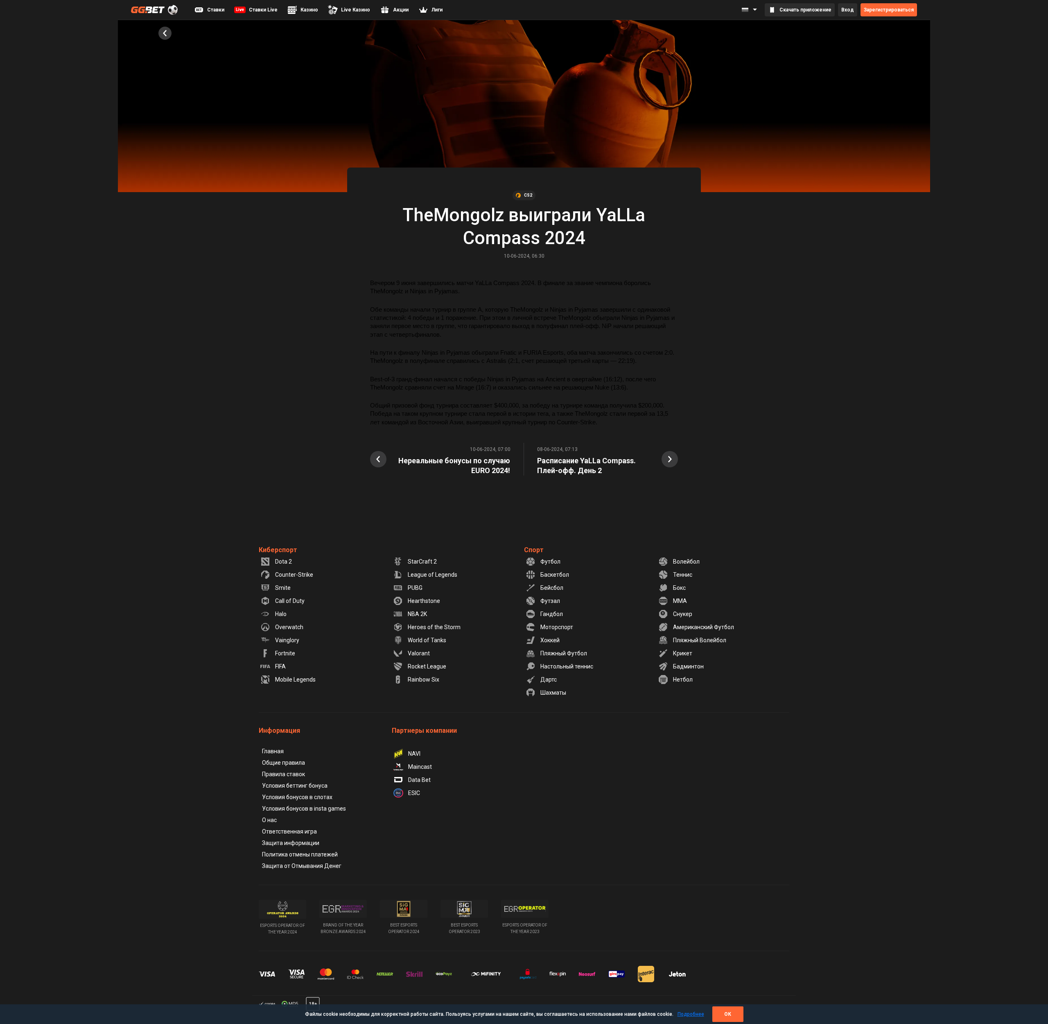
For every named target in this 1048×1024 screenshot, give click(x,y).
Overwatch (289, 627)
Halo (281, 614)
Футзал (550, 601)
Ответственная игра (289, 831)
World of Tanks (427, 640)
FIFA (280, 666)
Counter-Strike (294, 574)
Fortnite (285, 653)
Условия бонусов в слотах (297, 797)
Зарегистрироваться (889, 10)
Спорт (534, 550)
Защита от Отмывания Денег (301, 866)
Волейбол (686, 561)
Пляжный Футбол (563, 653)
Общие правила (283, 762)
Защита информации (290, 843)
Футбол (550, 561)
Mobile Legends (295, 679)
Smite (283, 587)
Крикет (682, 653)
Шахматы (553, 692)
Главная (273, 751)
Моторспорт (556, 627)
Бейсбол (551, 587)
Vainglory (287, 640)
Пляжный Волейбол (699, 640)
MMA (680, 601)
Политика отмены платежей (300, 854)
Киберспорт (278, 550)
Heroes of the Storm (434, 627)
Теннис (682, 574)
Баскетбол (554, 574)
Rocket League (427, 666)
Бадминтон (688, 666)
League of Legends (432, 574)
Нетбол (683, 679)
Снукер (682, 614)
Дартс (548, 679)
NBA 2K (417, 614)
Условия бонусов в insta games (304, 808)
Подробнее (691, 1014)
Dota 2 (283, 561)
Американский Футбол (703, 627)
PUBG (415, 587)
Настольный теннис (566, 666)
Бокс (679, 587)
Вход (847, 10)
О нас (269, 820)
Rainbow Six (423, 679)
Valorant (419, 653)
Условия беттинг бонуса (295, 785)
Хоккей (550, 640)
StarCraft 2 (422, 561)
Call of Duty (290, 601)
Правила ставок (283, 774)
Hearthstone (424, 601)
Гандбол (551, 614)
